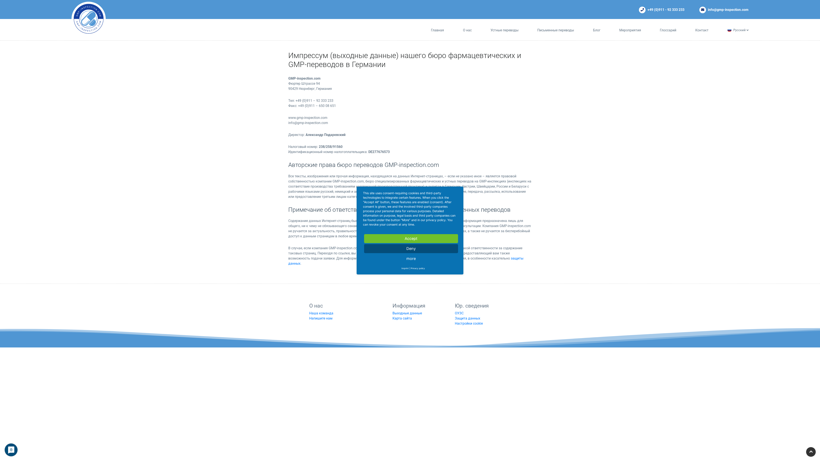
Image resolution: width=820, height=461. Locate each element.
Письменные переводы (555, 30)
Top (811, 452)
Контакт (702, 30)
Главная (437, 30)
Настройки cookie (469, 323)
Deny (411, 248)
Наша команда (321, 313)
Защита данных (467, 318)
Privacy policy (418, 268)
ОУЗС (459, 313)
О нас (467, 30)
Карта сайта (402, 318)
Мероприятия (630, 30)
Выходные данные (407, 313)
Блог (596, 30)
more (411, 258)
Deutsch (739, 35)
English (738, 39)
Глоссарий (668, 30)
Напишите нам (320, 318)
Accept (411, 238)
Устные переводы (504, 30)
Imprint (405, 268)
